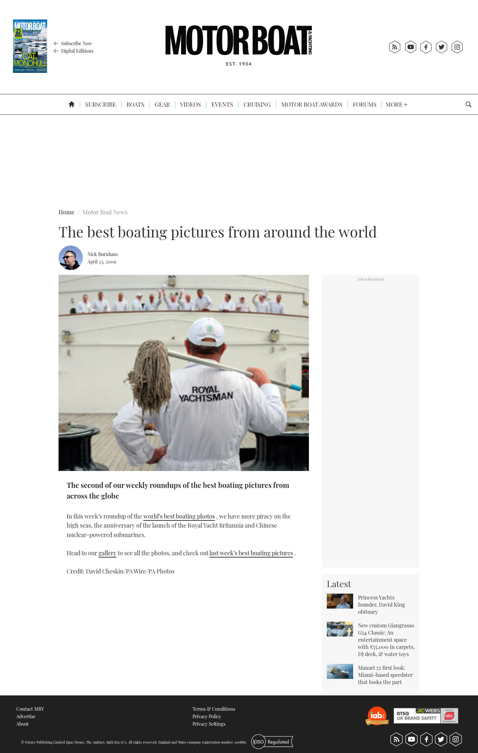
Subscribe (100, 104)
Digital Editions (76, 50)
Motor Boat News (105, 212)
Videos (190, 104)
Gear (161, 104)
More (395, 104)
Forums (364, 104)
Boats (134, 104)
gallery (107, 553)
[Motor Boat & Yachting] (239, 47)
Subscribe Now (76, 43)
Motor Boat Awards (311, 104)
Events (221, 104)
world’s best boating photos (179, 516)
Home (66, 212)
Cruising (256, 104)
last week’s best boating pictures (251, 553)
